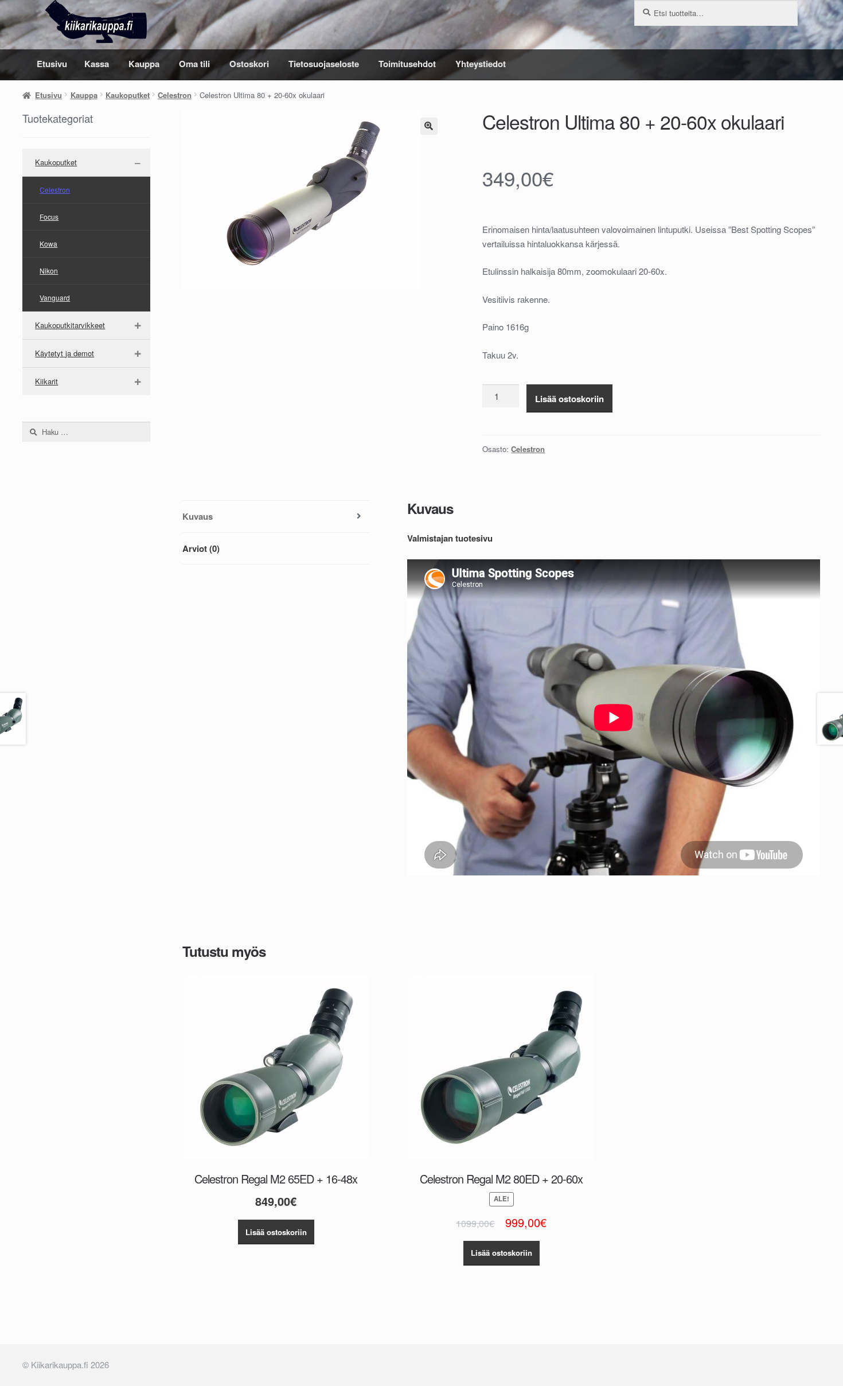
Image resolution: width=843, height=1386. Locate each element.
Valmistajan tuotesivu (450, 538)
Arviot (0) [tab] (201, 548)
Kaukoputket (128, 94)
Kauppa (143, 63)
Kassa (96, 63)
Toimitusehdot (407, 63)
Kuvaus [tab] (197, 516)
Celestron (175, 94)
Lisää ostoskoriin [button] (276, 1232)
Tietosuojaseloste (323, 63)
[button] (429, 126)
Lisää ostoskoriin (569, 398)
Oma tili (194, 63)
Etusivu (52, 63)
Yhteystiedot (480, 63)
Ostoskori (249, 63)
